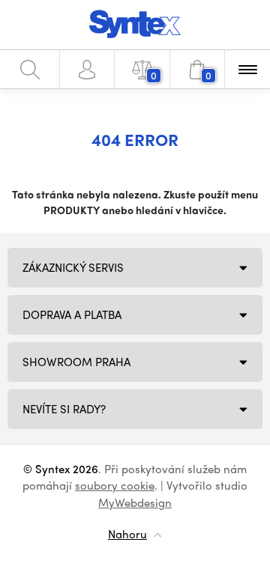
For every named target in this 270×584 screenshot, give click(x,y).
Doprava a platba (72, 314)
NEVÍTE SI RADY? (64, 409)
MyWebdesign (135, 502)
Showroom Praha (76, 361)
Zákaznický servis (73, 267)
